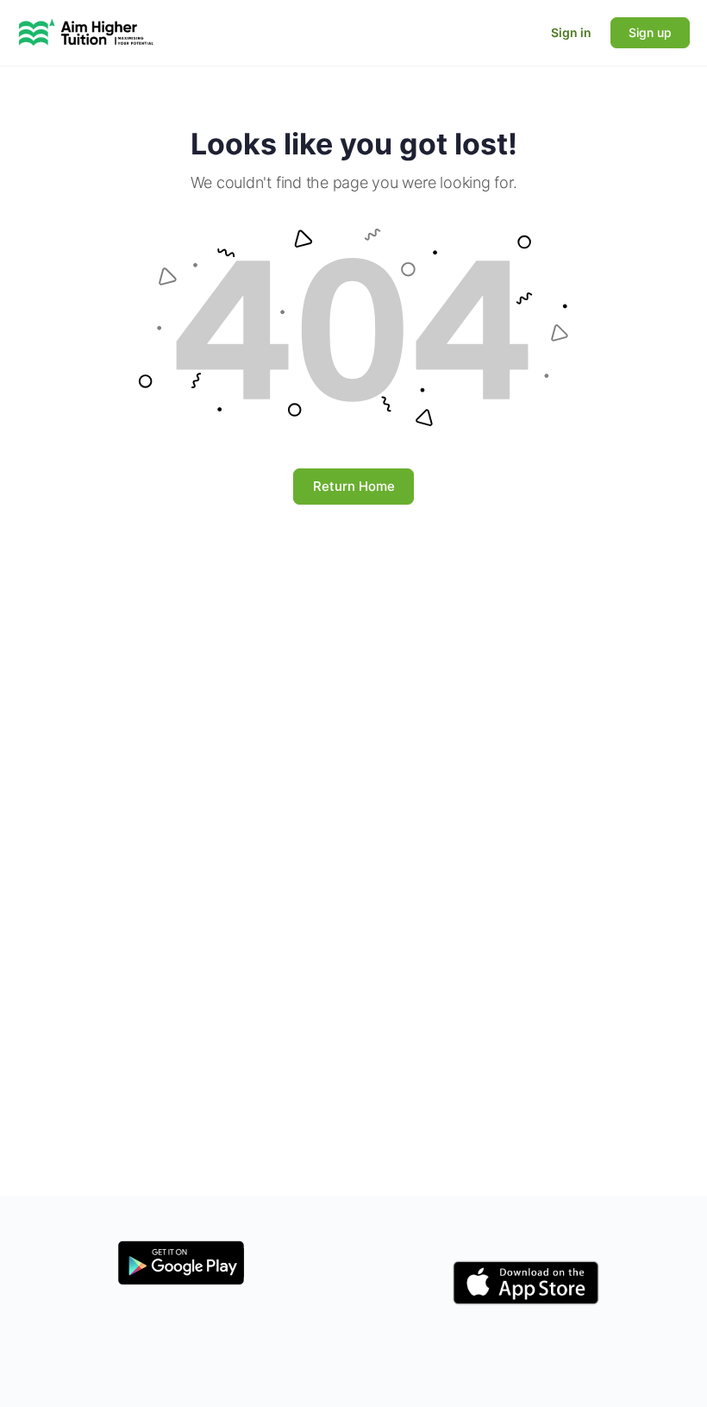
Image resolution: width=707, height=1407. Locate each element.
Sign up (650, 32)
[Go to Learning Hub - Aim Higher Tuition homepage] (86, 31)
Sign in (571, 32)
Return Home (354, 486)
